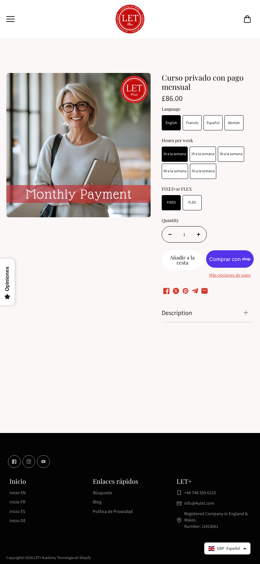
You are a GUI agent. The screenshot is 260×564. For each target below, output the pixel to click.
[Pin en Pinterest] (185, 291)
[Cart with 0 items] (247, 19)
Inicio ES (17, 511)
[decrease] (170, 234)
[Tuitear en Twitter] (176, 291)
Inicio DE (18, 520)
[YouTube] (43, 461)
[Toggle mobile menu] (58, 19)
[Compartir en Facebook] (166, 291)
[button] (247, 19)
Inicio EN (18, 492)
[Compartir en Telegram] (195, 291)
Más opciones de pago (230, 275)
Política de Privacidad (113, 511)
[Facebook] (14, 461)
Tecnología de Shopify (74, 557)
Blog (97, 502)
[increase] (198, 234)
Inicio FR (17, 502)
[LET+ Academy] (130, 19)
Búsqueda (102, 492)
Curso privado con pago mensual (203, 82)
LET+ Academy (45, 557)
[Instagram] (29, 461)
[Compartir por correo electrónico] (204, 291)
